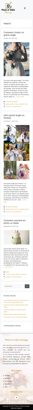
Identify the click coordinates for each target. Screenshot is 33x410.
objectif (21, 104)
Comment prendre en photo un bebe (14, 221)
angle (7, 104)
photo (27, 209)
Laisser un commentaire (13, 106)
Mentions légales (16, 408)
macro (17, 104)
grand (12, 104)
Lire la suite (20, 96)
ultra (26, 104)
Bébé (7, 272)
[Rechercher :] (14, 286)
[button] (24, 8)
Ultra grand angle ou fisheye (14, 116)
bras (8, 274)
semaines (23, 274)
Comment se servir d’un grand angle (15, 317)
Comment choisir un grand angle (14, 33)
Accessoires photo (12, 101)
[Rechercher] (27, 286)
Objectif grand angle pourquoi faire (15, 314)
